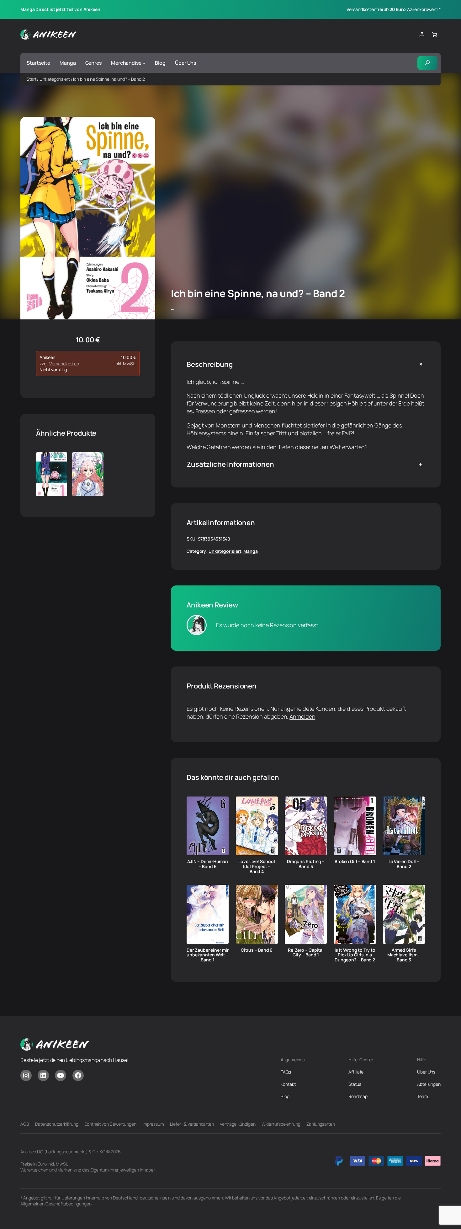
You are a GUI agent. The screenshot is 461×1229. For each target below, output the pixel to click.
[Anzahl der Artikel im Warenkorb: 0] (434, 34)
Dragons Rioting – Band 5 (306, 864)
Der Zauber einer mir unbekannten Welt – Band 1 (207, 955)
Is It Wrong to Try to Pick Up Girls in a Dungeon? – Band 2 (355, 955)
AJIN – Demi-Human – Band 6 (207, 864)
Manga (250, 551)
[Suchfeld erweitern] (427, 63)
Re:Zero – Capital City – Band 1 (306, 953)
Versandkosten (64, 364)
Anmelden (302, 716)
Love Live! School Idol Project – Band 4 (256, 866)
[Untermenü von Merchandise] (144, 63)
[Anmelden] (422, 34)
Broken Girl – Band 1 (355, 861)
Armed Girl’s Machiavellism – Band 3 (404, 955)
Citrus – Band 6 (257, 950)
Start (31, 79)
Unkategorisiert (55, 79)
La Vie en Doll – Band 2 (404, 864)
